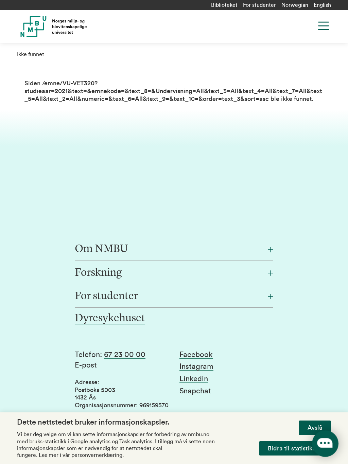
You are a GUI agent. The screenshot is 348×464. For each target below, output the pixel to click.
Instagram (196, 366)
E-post (86, 365)
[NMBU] (94, 26)
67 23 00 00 (124, 354)
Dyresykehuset (110, 318)
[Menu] (323, 25)
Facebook (196, 354)
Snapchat (195, 391)
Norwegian (294, 5)
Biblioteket (224, 5)
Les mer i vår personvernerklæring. (81, 455)
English (322, 5)
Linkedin (193, 378)
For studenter (259, 5)
